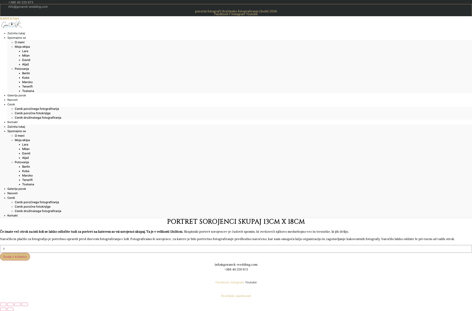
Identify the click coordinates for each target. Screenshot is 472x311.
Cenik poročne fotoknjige (33, 113)
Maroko (27, 82)
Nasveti (12, 193)
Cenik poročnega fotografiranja (37, 109)
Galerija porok (16, 189)
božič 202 (268, 11)
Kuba (25, 77)
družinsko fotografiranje (240, 11)
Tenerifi (27, 86)
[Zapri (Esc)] (25, 304)
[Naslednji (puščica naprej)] (10, 309)
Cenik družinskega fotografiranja (38, 117)
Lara (25, 51)
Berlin (26, 73)
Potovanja (22, 69)
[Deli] (17, 304)
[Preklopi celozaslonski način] (10, 304)
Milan (26, 55)
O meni (20, 42)
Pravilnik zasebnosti (236, 296)
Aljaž (25, 64)
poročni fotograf (207, 11)
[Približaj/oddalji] (3, 304)
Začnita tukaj (16, 126)
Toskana (28, 91)
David (26, 60)
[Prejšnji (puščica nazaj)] (3, 309)
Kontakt (12, 122)
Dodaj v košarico (15, 256)
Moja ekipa (22, 46)
